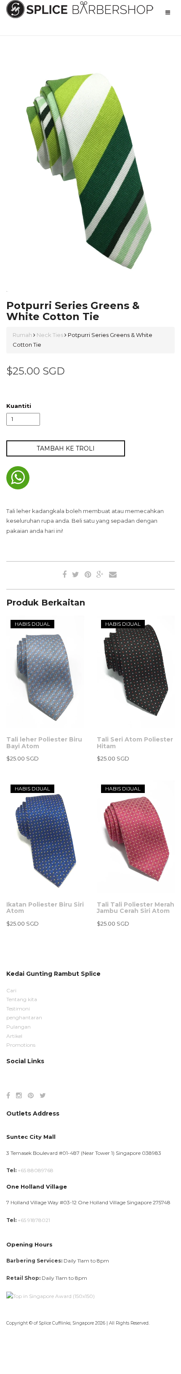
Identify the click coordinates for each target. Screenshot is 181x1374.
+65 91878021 (34, 1220)
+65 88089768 (35, 1170)
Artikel (14, 1036)
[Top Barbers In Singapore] (50, 1296)
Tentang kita (21, 999)
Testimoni (18, 1008)
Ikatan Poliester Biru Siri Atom (45, 908)
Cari (11, 990)
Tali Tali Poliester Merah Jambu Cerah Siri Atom (135, 908)
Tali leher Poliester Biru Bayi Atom (44, 742)
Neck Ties (50, 334)
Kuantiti (18, 405)
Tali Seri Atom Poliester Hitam (135, 742)
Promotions (20, 1045)
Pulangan (18, 1027)
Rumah (23, 334)
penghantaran (24, 1017)
